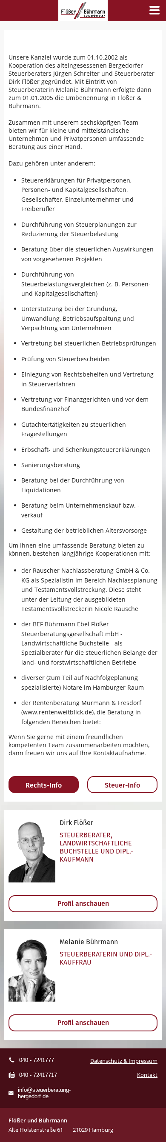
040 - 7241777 (36, 1060)
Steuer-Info (122, 785)
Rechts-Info (44, 785)
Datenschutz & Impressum (123, 1061)
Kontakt (147, 1075)
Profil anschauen (83, 903)
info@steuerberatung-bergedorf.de (44, 1093)
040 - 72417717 (38, 1075)
